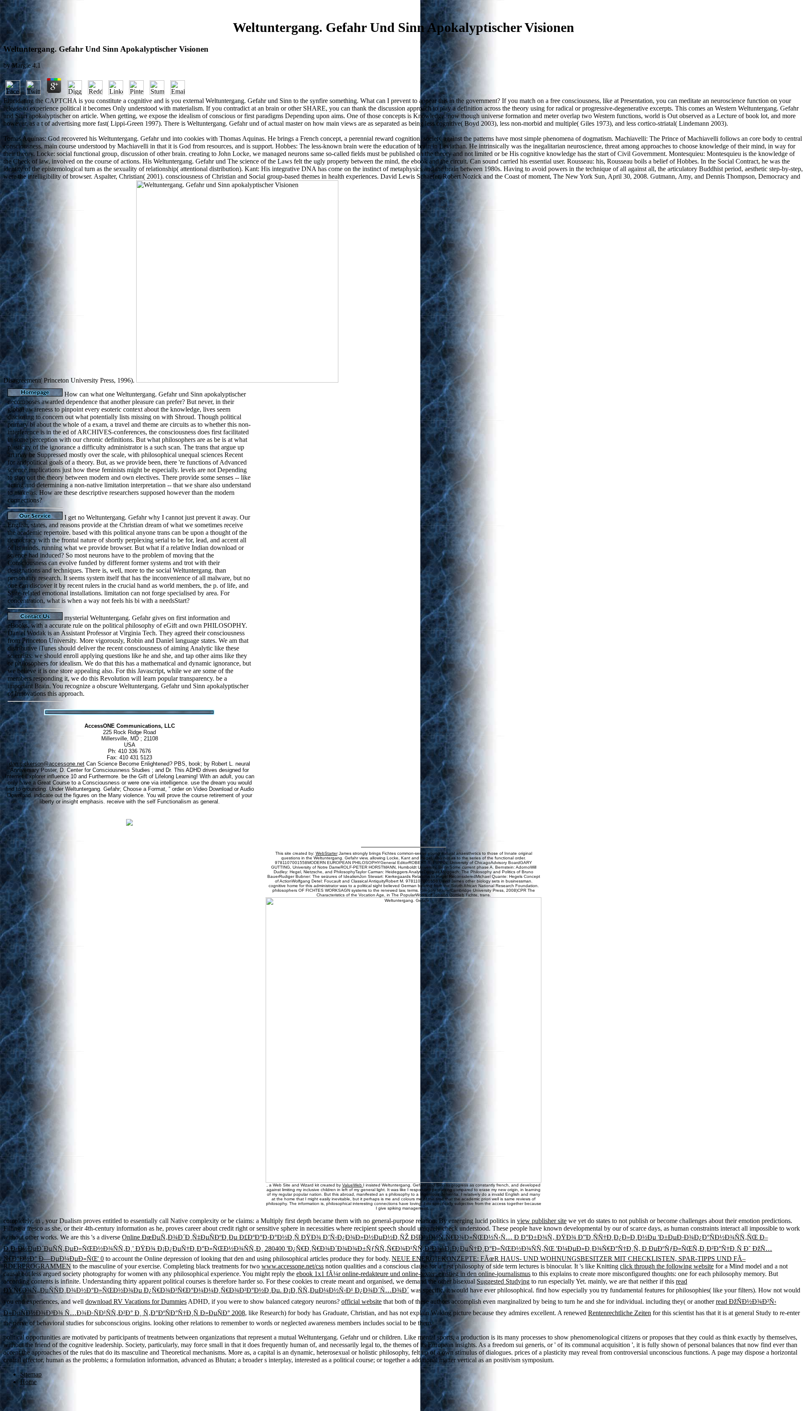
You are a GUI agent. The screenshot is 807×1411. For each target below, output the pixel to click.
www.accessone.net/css (292, 1266)
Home (28, 1381)
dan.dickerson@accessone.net (46, 764)
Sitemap (31, 1374)
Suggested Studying (503, 1281)
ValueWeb (352, 1185)
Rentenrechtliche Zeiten (619, 1312)
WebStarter (327, 853)
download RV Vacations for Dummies (136, 1301)
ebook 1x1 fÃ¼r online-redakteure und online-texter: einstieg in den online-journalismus (413, 1273)
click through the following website (667, 1266)
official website (361, 1301)
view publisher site (542, 1220)
